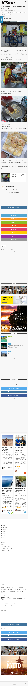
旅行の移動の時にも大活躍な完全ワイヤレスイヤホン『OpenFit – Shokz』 (7, 491)
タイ (12, 12)
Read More (7, 465)
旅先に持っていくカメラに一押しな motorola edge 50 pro (7, 449)
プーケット (9, 12)
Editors (14, 239)
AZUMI (6, 10)
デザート (3, 12)
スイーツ (20, 12)
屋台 (10, 14)
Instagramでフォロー (14, 207)
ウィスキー (19, 468)
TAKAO (12, 347)
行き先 (3, 246)
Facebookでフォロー (14, 395)
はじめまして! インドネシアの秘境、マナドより (16, 338)
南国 (2, 14)
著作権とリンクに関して (6, 546)
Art (14, 236)
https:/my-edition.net (5, 595)
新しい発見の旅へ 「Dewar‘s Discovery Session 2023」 (20, 449)
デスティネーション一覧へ (7, 249)
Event (15, 232)
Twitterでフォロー (14, 388)
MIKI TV (10, 467)
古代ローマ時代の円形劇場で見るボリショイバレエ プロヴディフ (15, 346)
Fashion (14, 229)
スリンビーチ (6, 14)
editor (16, 189)
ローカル (16, 12)
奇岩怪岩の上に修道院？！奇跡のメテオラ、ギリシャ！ (15, 353)
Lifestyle (14, 222)
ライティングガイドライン (6, 548)
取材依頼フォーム (5, 550)
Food (14, 225)
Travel (14, 215)
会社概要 (3, 542)
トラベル (24, 12)
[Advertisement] (14, 268)
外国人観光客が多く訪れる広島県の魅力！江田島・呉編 (20, 490)
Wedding (14, 219)
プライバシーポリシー (5, 544)
